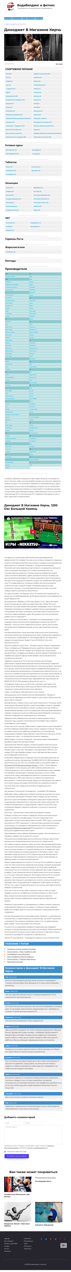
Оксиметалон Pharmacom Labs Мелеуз (17, 1195)
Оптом (6, 1249)
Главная (7, 24)
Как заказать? (9, 1241)
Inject (24, 18)
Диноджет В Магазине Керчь (18, 24)
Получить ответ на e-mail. (17, 1151)
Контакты (7, 1251)
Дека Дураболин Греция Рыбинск (20, 957)
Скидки (7, 1246)
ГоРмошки (31, 18)
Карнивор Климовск (15, 962)
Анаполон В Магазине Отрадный (17, 828)
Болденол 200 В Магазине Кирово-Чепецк (21, 765)
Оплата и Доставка (10, 1243)
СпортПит (8, 18)
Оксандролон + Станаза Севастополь (21, 959)
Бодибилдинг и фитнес (36, 5)
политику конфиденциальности (37, 1148)
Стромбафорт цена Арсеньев (18, 954)
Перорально (17, 18)
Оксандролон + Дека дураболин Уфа (21, 952)
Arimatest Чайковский (44, 1225)
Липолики (39, 18)
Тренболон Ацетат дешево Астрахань (21, 949)
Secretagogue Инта (43, 1181)
